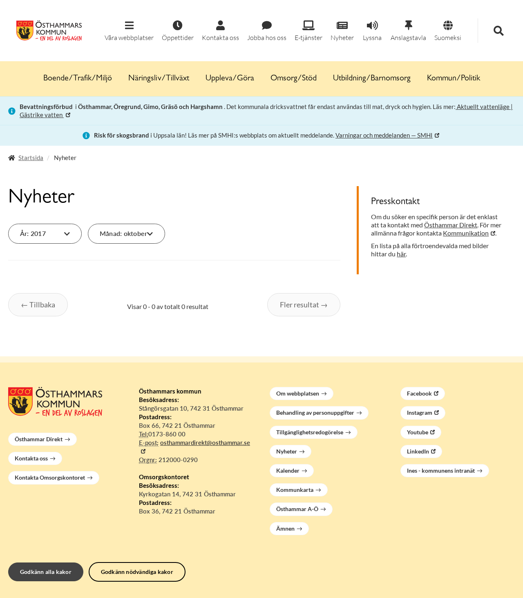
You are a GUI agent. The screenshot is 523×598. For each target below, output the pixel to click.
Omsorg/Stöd (293, 79)
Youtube (417, 432)
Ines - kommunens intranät (441, 470)
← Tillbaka (38, 304)
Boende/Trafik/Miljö (77, 79)
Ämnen (285, 528)
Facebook (419, 393)
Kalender (287, 470)
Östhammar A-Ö (297, 508)
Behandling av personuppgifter (315, 412)
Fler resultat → (304, 304)
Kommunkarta (294, 489)
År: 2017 (33, 233)
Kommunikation (466, 233)
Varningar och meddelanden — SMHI (384, 135)
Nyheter (286, 451)
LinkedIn (418, 451)
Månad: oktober (123, 233)
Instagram (419, 412)
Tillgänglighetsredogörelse (309, 432)
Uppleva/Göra (230, 79)
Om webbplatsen (297, 393)
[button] (129, 31)
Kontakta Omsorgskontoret (50, 477)
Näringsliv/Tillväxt (158, 79)
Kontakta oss (31, 458)
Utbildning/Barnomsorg (372, 79)
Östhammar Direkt (450, 225)
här (401, 254)
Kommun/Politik (453, 79)
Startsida (30, 157)
